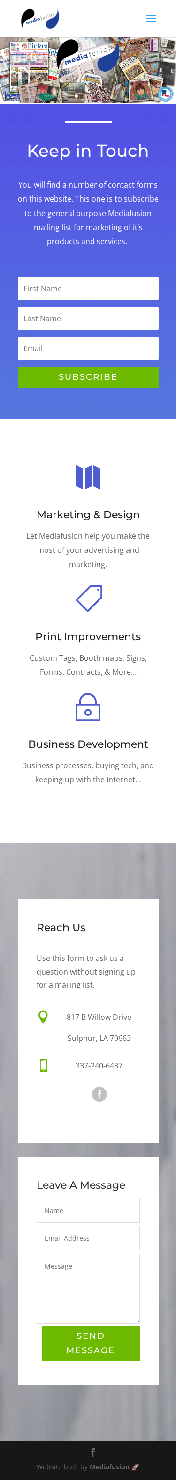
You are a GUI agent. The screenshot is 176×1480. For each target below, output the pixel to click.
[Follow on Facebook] (99, 1094)
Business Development (88, 744)
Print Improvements (88, 636)
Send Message (90, 1343)
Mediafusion (110, 1466)
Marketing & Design (88, 514)
